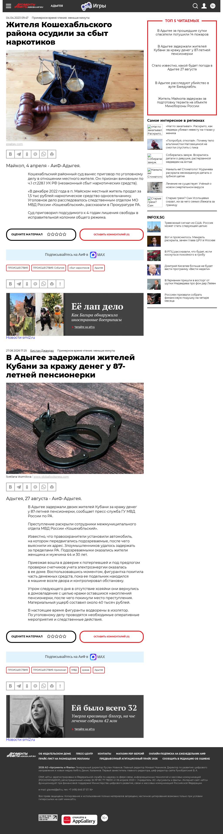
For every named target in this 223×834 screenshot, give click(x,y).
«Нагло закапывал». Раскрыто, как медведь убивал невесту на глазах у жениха (190, 130)
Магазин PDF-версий (130, 753)
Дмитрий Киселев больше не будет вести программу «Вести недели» (189, 268)
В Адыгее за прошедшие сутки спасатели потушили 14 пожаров (182, 32)
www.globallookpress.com (51, 476)
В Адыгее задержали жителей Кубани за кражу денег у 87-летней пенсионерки (182, 50)
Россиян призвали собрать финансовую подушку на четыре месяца (187, 297)
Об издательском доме (55, 753)
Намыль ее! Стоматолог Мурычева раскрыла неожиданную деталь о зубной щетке (189, 173)
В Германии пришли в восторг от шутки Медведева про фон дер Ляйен (190, 282)
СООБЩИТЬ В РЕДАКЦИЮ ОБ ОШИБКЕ (186, 758)
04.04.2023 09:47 (17, 17)
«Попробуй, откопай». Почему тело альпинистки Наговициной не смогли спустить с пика (190, 144)
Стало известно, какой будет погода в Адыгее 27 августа (182, 67)
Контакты (104, 753)
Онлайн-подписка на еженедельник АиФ (177, 753)
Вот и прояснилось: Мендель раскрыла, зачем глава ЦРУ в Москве (190, 239)
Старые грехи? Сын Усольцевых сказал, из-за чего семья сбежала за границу (190, 201)
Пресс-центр (84, 753)
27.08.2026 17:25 (16, 350)
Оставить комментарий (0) (112, 234)
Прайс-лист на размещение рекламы (64, 758)
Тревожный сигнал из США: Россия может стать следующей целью (189, 224)
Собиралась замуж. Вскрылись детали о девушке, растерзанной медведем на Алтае (188, 158)
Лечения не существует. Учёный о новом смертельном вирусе (188, 185)
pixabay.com (14, 144)
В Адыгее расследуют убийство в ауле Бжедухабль (182, 85)
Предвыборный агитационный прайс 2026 (128, 758)
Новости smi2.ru (20, 337)
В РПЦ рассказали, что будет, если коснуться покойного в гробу (188, 253)
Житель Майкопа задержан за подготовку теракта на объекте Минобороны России (182, 102)
